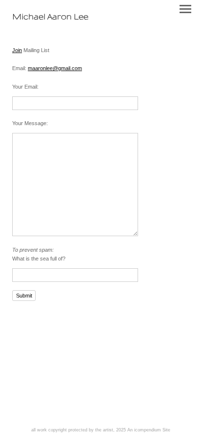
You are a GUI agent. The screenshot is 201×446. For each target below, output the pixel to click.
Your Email (24, 87)
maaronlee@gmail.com (55, 68)
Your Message (29, 123)
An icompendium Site (148, 429)
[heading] (50, 17)
